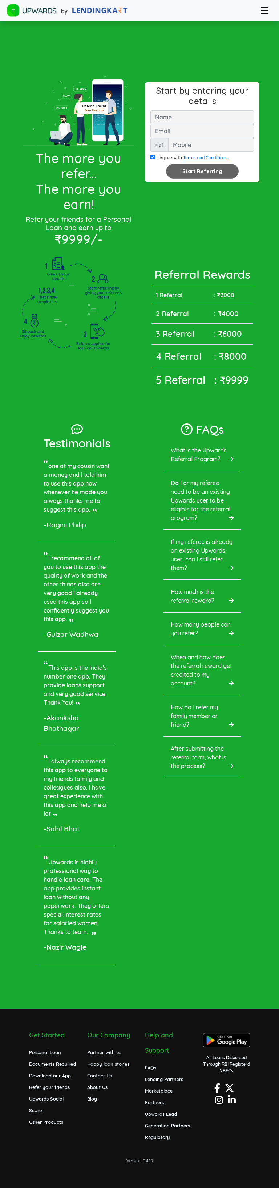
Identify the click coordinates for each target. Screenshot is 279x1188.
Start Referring (202, 171)
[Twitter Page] (230, 1090)
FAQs (150, 1067)
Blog (92, 1099)
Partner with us (104, 1052)
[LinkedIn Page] (233, 1101)
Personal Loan (45, 1052)
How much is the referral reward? (192, 596)
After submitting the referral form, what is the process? (198, 757)
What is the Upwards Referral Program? (199, 455)
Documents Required (52, 1064)
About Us (97, 1087)
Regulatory (157, 1137)
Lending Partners (164, 1079)
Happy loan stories (108, 1064)
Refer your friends (49, 1087)
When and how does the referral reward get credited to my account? (201, 670)
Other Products (46, 1122)
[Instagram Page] (220, 1101)
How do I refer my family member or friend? (194, 716)
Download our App (50, 1075)
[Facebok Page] (218, 1090)
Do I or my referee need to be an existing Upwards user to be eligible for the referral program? (200, 500)
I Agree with (193, 157)
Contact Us (99, 1075)
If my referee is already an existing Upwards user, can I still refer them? (201, 555)
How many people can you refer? (201, 629)
